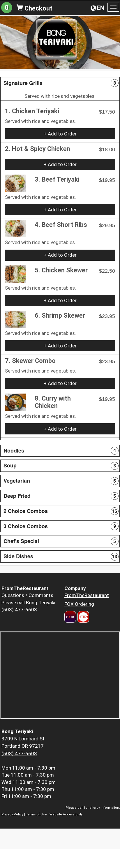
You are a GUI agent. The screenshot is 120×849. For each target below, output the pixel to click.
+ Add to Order (60, 134)
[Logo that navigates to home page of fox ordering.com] (82, 617)
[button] (60, 83)
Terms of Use (36, 814)
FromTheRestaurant (86, 595)
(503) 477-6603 (19, 610)
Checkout (37, 8)
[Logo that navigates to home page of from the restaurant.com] (70, 617)
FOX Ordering (79, 604)
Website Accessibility (66, 814)
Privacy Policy (12, 814)
